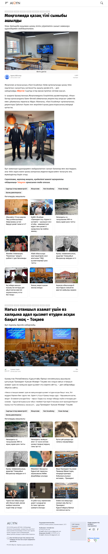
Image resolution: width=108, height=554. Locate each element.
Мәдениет (35, 11)
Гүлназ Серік (15, 369)
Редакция (75, 526)
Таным (42, 11)
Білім (47, 11)
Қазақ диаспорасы (13, 193)
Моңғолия (35, 189)
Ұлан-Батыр (63, 189)
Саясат (16, 11)
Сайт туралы (75, 524)
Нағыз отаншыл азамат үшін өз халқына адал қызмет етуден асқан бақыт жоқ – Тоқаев (40, 314)
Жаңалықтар (8, 11)
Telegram (21, 182)
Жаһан (29, 11)
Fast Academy (48, 189)
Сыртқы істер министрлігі (16, 189)
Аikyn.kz (21, 91)
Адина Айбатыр (15, 76)
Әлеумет (23, 11)
